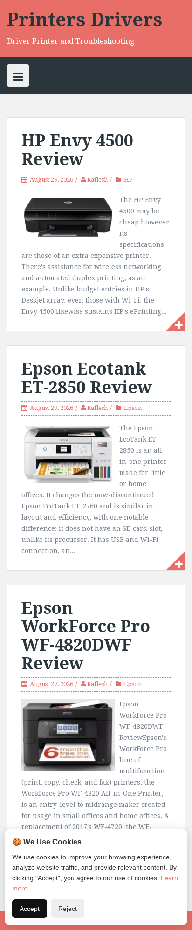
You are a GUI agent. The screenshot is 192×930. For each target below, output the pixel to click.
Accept (30, 908)
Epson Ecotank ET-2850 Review (86, 378)
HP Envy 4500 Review (77, 150)
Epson (133, 407)
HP (128, 179)
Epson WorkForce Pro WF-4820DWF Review (85, 635)
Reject (67, 908)
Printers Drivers (85, 20)
